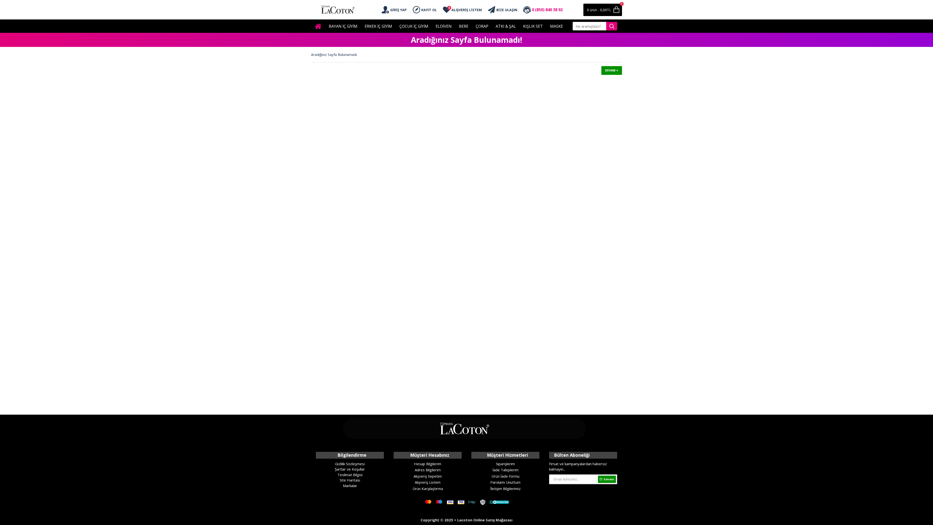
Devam (610, 70)
